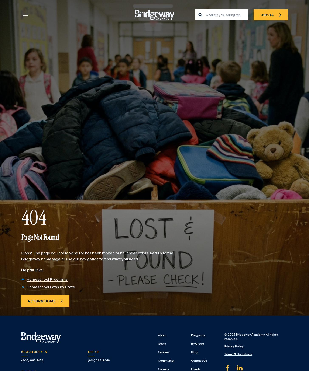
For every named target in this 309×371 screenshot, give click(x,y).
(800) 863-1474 (32, 360)
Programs (198, 335)
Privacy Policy (233, 346)
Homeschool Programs (47, 279)
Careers (163, 369)
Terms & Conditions (238, 354)
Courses (164, 352)
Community (166, 361)
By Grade (197, 344)
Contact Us (199, 361)
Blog (194, 352)
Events (196, 369)
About (162, 335)
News (162, 344)
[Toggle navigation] (25, 15)
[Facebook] (227, 368)
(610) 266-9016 (99, 360)
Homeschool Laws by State (51, 287)
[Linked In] (240, 368)
